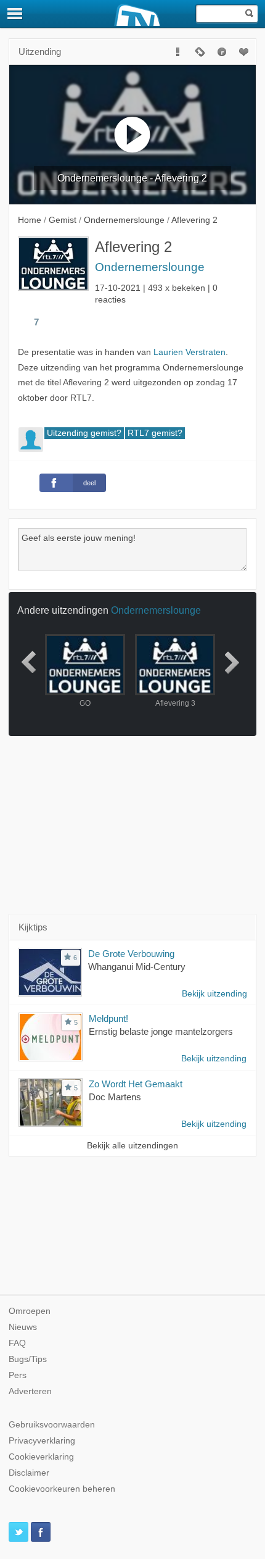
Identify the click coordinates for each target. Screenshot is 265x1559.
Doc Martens (115, 1097)
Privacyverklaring (42, 1440)
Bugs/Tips (28, 1359)
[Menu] (15, 13)
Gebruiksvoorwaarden (52, 1424)
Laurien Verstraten (189, 352)
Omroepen (30, 1311)
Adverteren (30, 1391)
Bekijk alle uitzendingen (132, 1145)
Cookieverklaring (41, 1456)
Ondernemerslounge (150, 267)
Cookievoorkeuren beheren (62, 1489)
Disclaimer (29, 1472)
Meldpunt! (108, 1018)
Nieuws (23, 1327)
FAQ (17, 1343)
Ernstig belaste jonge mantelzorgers (161, 1031)
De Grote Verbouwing (131, 953)
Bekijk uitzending (214, 993)
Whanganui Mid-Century (137, 966)
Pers (17, 1375)
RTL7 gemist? (155, 433)
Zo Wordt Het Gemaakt (135, 1084)
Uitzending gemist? (84, 433)
